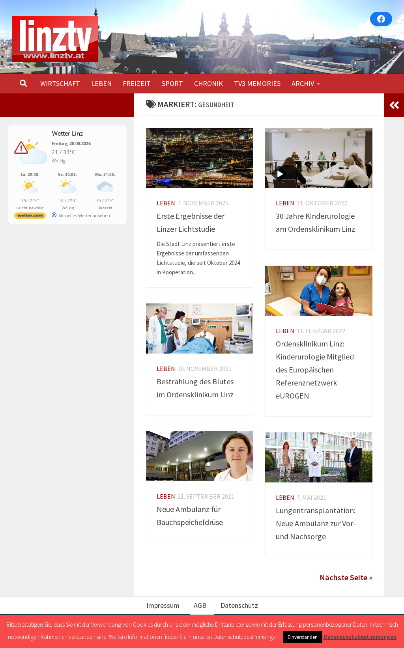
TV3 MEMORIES (257, 83)
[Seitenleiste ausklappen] (394, 105)
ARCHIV (303, 83)
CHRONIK (208, 83)
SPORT (172, 83)
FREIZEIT (137, 83)
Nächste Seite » (346, 577)
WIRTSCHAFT (60, 83)
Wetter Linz (67, 133)
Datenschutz (239, 605)
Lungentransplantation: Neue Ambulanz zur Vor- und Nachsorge (316, 523)
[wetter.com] (30, 217)
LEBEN (101, 83)
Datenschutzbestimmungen (360, 637)
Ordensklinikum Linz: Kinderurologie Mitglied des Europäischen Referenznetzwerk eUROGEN (315, 369)
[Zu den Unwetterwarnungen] (32, 168)
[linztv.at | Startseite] (55, 39)
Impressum (163, 605)
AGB (200, 605)
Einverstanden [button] (303, 637)
